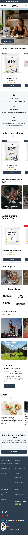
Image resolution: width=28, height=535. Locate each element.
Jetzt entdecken (7, 41)
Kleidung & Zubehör (19, 482)
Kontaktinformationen (13, 529)
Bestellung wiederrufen (6, 502)
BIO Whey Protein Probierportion (12, 250)
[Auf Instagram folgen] (6, 512)
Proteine (17, 463)
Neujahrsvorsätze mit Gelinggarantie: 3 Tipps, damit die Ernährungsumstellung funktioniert (11, 419)
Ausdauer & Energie (5, 466)
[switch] (3, 529)
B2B (16, 497)
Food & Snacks (18, 480)
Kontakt (3, 494)
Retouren (3, 499)
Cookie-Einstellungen (5, 530)
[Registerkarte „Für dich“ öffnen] (2, 533)
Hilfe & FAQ (4, 492)
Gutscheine (17, 484)
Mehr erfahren (9, 385)
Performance (4, 473)
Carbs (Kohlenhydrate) (20, 468)
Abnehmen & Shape (5, 468)
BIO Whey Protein (12, 78)
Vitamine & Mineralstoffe (18, 474)
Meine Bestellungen (19, 494)
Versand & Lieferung (6, 497)
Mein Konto (18, 492)
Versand (24, 528)
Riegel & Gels (18, 477)
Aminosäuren (18, 466)
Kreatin (17, 470)
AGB (20, 528)
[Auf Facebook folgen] (2, 512)
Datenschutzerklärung (5, 528)
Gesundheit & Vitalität (6, 470)
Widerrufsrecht (15, 528)
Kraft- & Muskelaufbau (6, 463)
